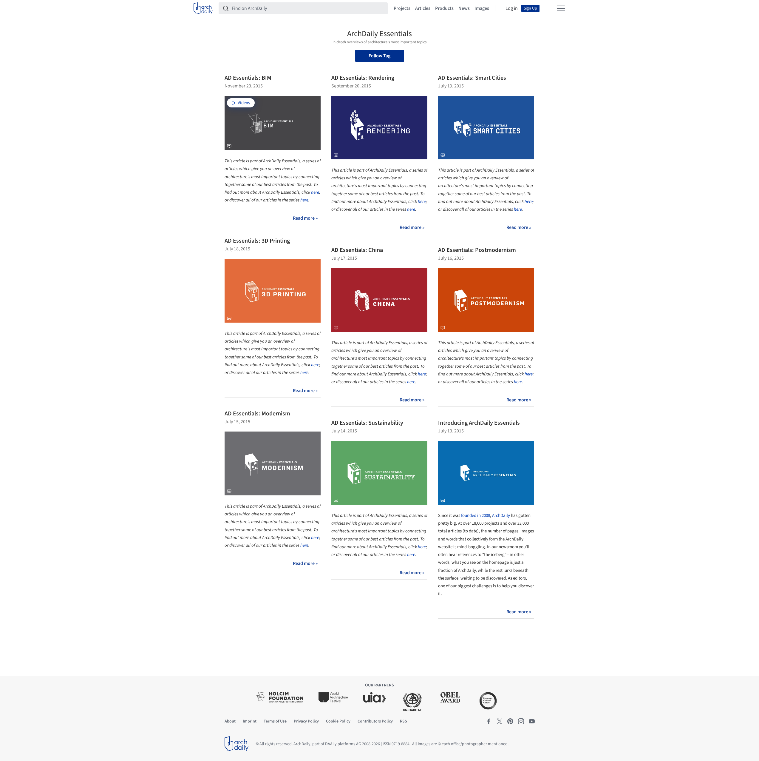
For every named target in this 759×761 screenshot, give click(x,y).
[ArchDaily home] (203, 8)
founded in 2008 (475, 515)
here (315, 192)
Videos (244, 103)
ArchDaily (501, 515)
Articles (422, 8)
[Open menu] (561, 8)
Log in (512, 8)
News (464, 8)
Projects (402, 8)
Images (481, 8)
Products (444, 8)
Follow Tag (379, 56)
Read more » (305, 218)
